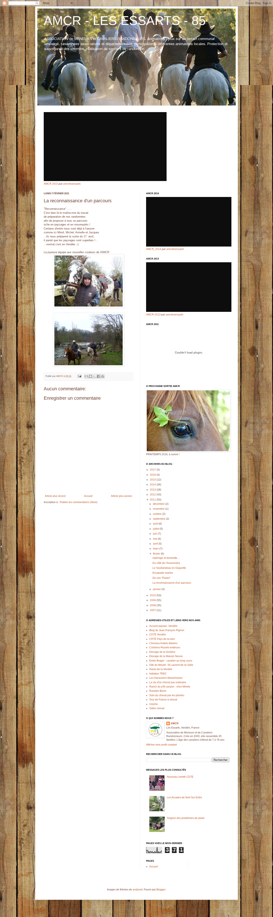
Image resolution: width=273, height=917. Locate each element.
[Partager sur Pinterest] (102, 376)
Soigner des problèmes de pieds (186, 818)
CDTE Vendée (157, 634)
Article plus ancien (121, 496)
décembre (159, 503)
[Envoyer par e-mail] (86, 376)
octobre (157, 513)
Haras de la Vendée (160, 669)
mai (155, 538)
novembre (159, 508)
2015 (153, 479)
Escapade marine (162, 572)
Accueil (88, 496)
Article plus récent (55, 496)
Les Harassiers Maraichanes (166, 677)
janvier (157, 589)
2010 (153, 595)
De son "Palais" (161, 577)
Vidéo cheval (156, 708)
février (157, 553)
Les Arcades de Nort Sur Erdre (184, 797)
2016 (153, 474)
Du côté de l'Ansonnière (166, 563)
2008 (153, 605)
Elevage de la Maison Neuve (166, 656)
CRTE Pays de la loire (162, 638)
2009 (153, 600)
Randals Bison (157, 690)
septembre (159, 518)
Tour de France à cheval (163, 699)
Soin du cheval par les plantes (166, 695)
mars (156, 548)
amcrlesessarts (72, 183)
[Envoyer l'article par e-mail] (79, 376)
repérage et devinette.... (166, 557)
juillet (156, 528)
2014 (153, 484)
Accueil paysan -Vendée (163, 626)
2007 (153, 610)
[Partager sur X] (94, 376)
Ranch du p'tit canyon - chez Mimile (169, 686)
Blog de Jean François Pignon (166, 630)
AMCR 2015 (51, 183)
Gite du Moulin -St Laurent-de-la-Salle (171, 664)
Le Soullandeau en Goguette (169, 567)
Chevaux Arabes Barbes (163, 643)
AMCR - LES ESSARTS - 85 (125, 20)
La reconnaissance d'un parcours (171, 582)
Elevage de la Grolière (162, 651)
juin (155, 533)
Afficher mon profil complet (161, 744)
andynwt (137, 889)
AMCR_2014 (153, 249)
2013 (153, 489)
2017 (153, 469)
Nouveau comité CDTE (180, 776)
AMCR (175, 723)
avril (155, 543)
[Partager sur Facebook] (98, 376)
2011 (153, 499)
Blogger (160, 889)
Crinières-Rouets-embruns (164, 647)
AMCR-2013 (153, 314)
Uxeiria (153, 704)
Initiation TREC (158, 673)
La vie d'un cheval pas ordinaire (167, 682)
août (156, 523)
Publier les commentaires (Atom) (78, 502)
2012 (153, 494)
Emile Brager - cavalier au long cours (170, 660)
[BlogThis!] (90, 376)
